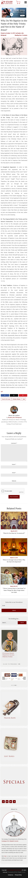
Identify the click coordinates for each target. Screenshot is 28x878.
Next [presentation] (24, 678)
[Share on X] (14, 395)
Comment (14, 443)
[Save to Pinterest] (23, 395)
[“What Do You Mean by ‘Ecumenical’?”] (14, 520)
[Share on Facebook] (5, 395)
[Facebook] (7, 801)
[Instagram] (3, 801)
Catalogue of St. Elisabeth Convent (10, 841)
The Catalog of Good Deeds (14, 870)
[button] (11, 685)
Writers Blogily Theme (19, 872)
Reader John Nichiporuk (15, 417)
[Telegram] (14, 801)
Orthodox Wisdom (16, 399)
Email (14, 472)
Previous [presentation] (3, 678)
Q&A (24, 399)
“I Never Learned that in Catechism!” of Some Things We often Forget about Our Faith (14, 590)
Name (14, 464)
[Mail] (11, 801)
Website (14, 481)
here (5, 856)
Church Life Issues (6, 399)
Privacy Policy (18, 874)
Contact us (10, 874)
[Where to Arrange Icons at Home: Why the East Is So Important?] (14, 546)
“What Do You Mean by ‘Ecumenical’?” (14, 533)
